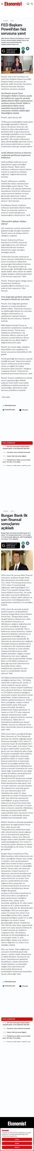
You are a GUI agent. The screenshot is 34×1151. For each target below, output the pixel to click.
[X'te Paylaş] (23, 52)
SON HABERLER (8, 443)
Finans (12, 20)
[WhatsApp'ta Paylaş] (23, 48)
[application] (17, 65)
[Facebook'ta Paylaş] (27, 48)
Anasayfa (5, 20)
